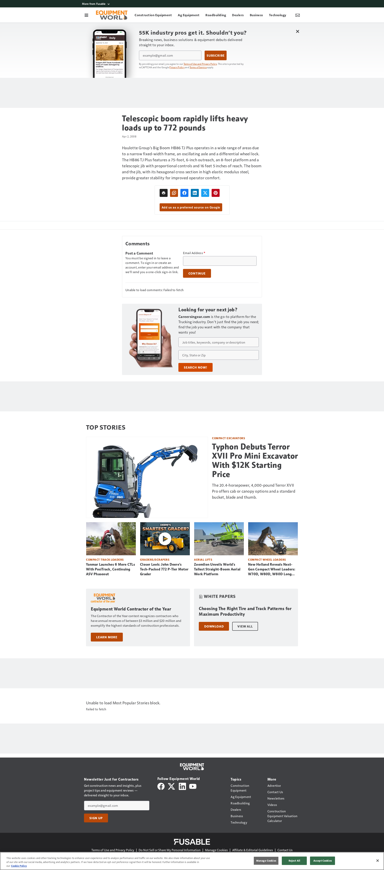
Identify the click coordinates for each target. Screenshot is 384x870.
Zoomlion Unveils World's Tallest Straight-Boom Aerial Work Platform (217, 569)
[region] (192, 861)
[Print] (164, 193)
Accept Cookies (322, 860)
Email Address (194, 253)
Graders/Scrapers (154, 559)
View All (245, 626)
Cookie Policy (19, 865)
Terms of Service (198, 67)
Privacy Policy (177, 67)
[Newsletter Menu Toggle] (297, 15)
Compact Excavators (228, 438)
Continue (197, 273)
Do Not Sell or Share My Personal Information (170, 850)
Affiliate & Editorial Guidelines (252, 850)
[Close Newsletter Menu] (297, 31)
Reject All (294, 860)
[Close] (377, 860)
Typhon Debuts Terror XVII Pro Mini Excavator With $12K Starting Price (255, 460)
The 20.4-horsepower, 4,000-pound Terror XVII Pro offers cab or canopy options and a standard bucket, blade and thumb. (253, 491)
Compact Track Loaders (105, 559)
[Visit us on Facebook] (161, 786)
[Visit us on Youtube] (192, 786)
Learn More (106, 637)
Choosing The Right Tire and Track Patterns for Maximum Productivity (245, 611)
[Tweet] (205, 193)
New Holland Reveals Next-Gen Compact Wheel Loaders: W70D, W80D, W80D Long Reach (271, 569)
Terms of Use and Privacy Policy (200, 63)
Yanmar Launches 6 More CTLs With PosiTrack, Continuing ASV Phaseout (110, 569)
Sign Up (96, 818)
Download (214, 626)
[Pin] (216, 193)
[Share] (184, 193)
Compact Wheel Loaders (267, 559)
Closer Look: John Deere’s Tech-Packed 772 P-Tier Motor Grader (164, 569)
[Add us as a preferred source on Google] (174, 193)
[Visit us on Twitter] (172, 786)
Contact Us (285, 850)
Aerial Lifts (203, 559)
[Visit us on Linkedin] (182, 786)
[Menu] (86, 15)
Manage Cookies (216, 850)
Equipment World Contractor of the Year (131, 609)
